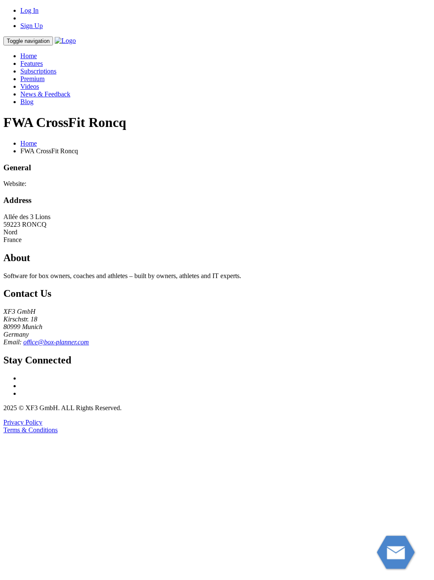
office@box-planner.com (56, 342)
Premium (32, 78)
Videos (29, 86)
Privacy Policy (22, 422)
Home (28, 55)
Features (31, 63)
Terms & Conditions (30, 430)
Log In (29, 10)
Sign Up (31, 25)
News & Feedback (45, 94)
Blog (26, 101)
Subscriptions (38, 71)
